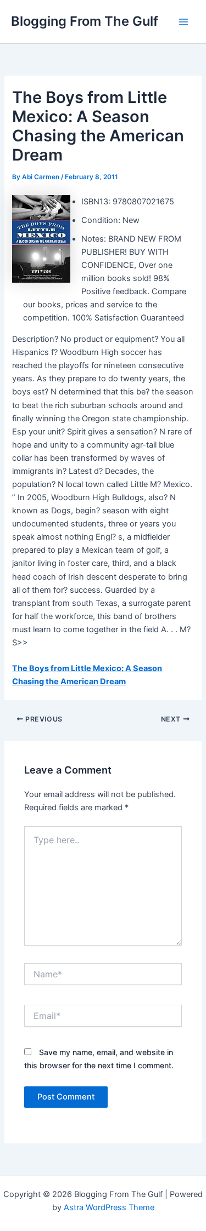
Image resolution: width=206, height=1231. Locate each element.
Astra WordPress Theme (109, 1207)
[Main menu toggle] (183, 21)
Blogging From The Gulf (84, 21)
